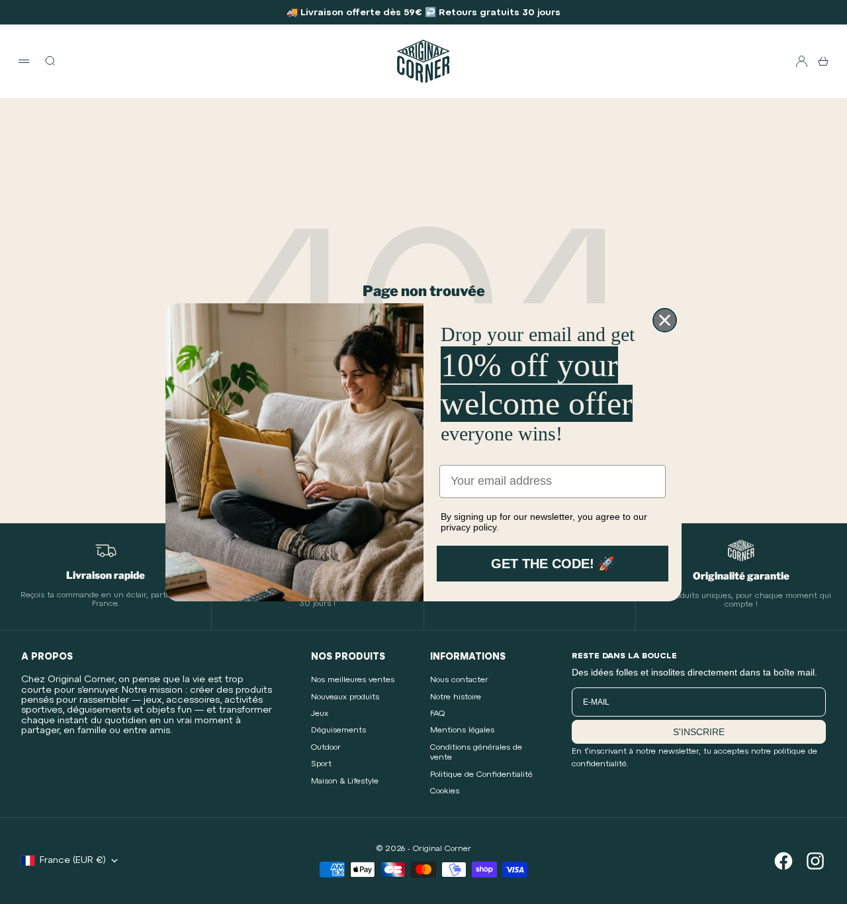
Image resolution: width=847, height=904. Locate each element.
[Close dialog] (664, 320)
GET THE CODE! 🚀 (553, 563)
